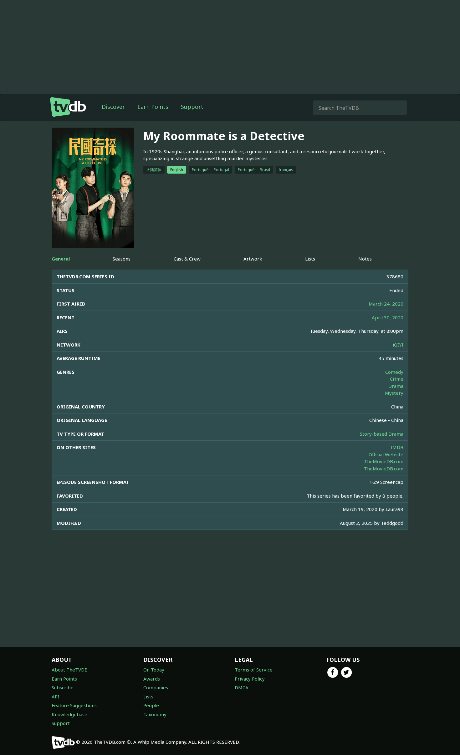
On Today (153, 669)
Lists (148, 696)
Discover (113, 106)
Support (192, 106)
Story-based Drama (381, 434)
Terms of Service (254, 669)
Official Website (386, 454)
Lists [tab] (310, 259)
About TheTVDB (70, 669)
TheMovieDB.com (383, 461)
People (151, 705)
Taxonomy (154, 714)
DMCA (241, 687)
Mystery (394, 393)
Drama (395, 386)
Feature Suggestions (74, 705)
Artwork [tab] (252, 259)
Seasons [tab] (121, 259)
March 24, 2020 (386, 304)
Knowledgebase (69, 714)
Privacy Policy (250, 679)
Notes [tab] (365, 259)
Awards (151, 679)
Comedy (394, 372)
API (55, 696)
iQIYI (398, 345)
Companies (155, 687)
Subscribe (63, 687)
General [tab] (61, 259)
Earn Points (152, 106)
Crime (396, 379)
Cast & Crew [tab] (187, 259)
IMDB (397, 447)
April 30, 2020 (387, 317)
